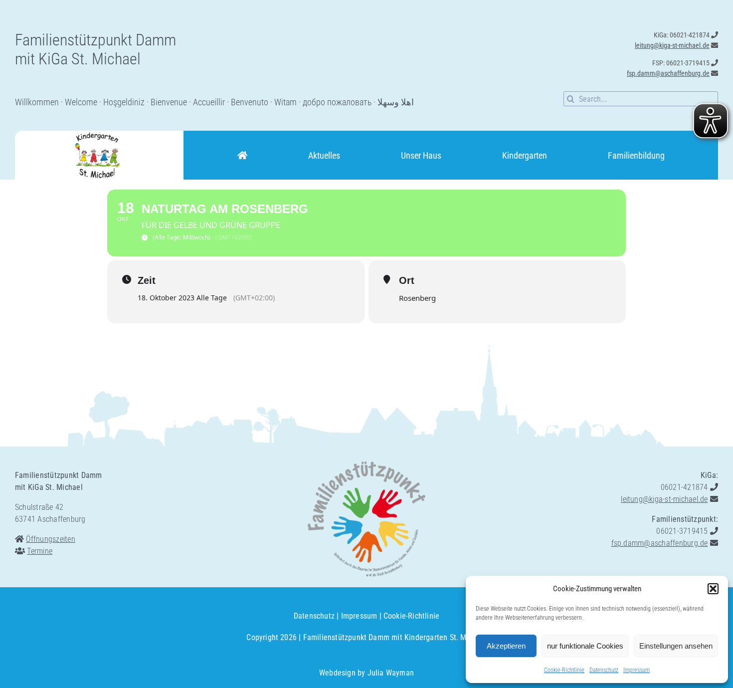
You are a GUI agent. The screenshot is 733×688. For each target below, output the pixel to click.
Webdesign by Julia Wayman (366, 673)
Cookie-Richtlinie (564, 670)
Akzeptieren (506, 646)
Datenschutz (603, 670)
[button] (713, 589)
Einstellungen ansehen (676, 646)
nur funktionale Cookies (585, 646)
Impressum (636, 670)
